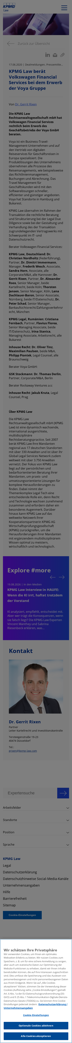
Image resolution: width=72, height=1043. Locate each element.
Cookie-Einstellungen (36, 1015)
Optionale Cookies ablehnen (36, 1025)
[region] (36, 991)
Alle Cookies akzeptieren (36, 1036)
